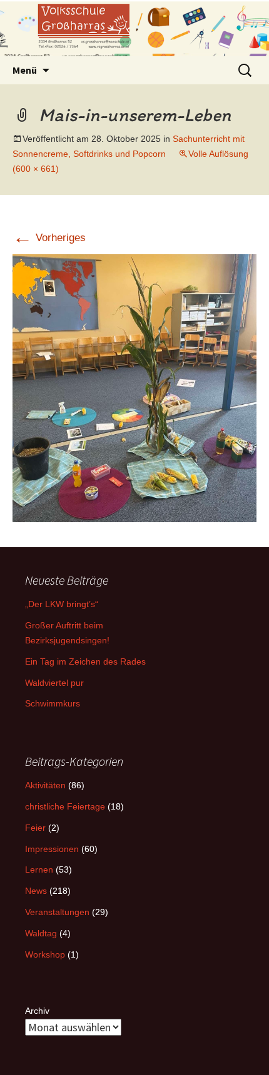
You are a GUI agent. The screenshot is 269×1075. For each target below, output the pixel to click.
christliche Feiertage (65, 806)
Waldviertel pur (54, 683)
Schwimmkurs (52, 703)
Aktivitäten (45, 785)
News (36, 891)
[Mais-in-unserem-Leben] (134, 388)
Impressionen (52, 849)
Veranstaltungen (57, 912)
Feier (35, 828)
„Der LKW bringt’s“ (61, 604)
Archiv (37, 1011)
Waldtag (41, 933)
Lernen (39, 869)
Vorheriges (49, 238)
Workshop (45, 954)
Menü (25, 70)
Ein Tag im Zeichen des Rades (85, 661)
